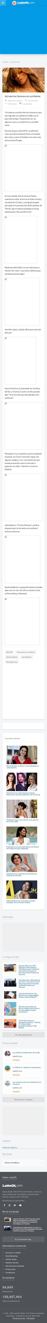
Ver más (16, 1060)
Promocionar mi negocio (23, 1099)
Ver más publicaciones (23, 1035)
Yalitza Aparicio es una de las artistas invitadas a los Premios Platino (20, 901)
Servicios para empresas (15, 1266)
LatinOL (5, 62)
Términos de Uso (19, 1318)
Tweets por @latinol (9, 1147)
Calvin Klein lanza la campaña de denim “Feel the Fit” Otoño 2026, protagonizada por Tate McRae (29, 1024)
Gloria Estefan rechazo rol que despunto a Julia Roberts (22, 767)
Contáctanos (10, 1272)
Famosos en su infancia (26, 652)
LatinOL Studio (11, 1259)
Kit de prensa (11, 1269)
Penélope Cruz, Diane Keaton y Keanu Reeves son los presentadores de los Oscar (23, 794)
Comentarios (25, 103)
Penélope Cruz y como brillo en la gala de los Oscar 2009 (22, 821)
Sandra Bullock (11, 657)
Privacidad (30, 1318)
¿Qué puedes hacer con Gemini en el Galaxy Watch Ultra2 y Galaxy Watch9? (29, 995)
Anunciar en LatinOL (13, 1252)
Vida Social (15, 62)
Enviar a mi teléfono (12, 1162)
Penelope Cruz (11, 662)
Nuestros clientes (12, 1262)
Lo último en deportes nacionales (27, 1067)
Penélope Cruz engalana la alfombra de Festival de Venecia (21, 874)
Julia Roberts (26, 657)
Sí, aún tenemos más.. (23, 1239)
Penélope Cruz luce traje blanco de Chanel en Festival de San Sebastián (22, 848)
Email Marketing (12, 1256)
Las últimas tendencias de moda (26, 1053)
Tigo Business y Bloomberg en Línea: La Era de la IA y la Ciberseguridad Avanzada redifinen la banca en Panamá (29, 983)
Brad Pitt (9, 652)
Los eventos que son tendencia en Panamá (27, 1083)
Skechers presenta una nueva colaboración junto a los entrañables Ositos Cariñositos (29, 1009)
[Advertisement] (23, 29)
